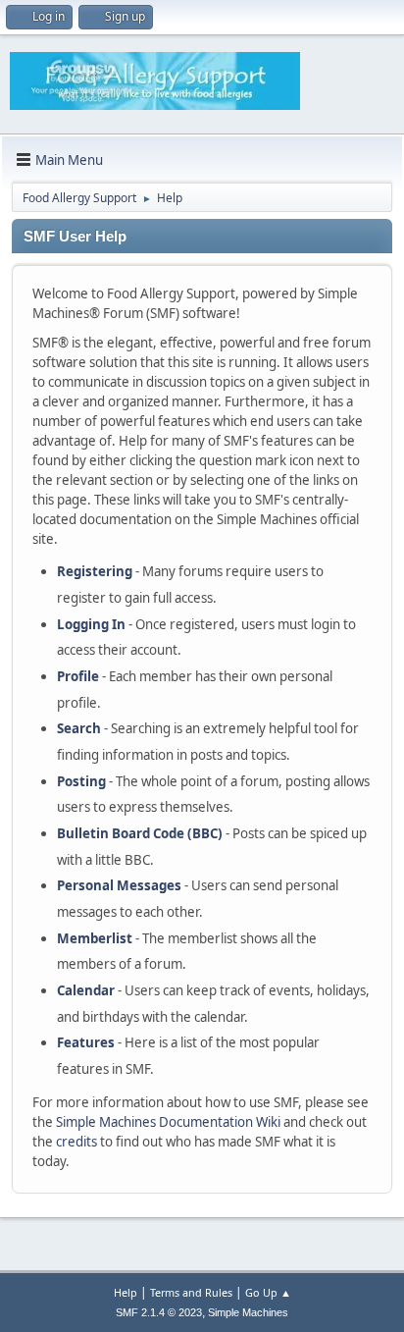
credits (76, 1141)
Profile (78, 676)
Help (125, 1292)
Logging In (91, 624)
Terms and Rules (191, 1292)
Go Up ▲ (268, 1292)
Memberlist (94, 938)
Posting (81, 781)
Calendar (86, 990)
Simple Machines (248, 1312)
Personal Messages (119, 885)
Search (79, 728)
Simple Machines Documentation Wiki (168, 1122)
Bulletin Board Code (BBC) (140, 833)
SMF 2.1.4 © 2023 (159, 1312)
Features (86, 1042)
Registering (94, 571)
